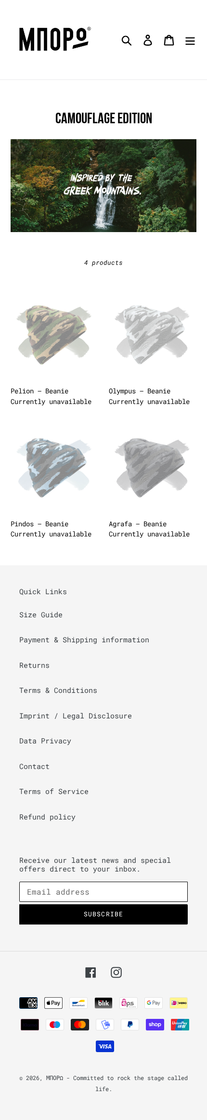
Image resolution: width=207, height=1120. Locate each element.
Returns (34, 665)
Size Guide (41, 614)
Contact (34, 766)
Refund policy (47, 816)
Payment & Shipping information (84, 639)
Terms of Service (54, 791)
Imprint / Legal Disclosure (75, 715)
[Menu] (190, 40)
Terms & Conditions (58, 690)
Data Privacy (45, 740)
